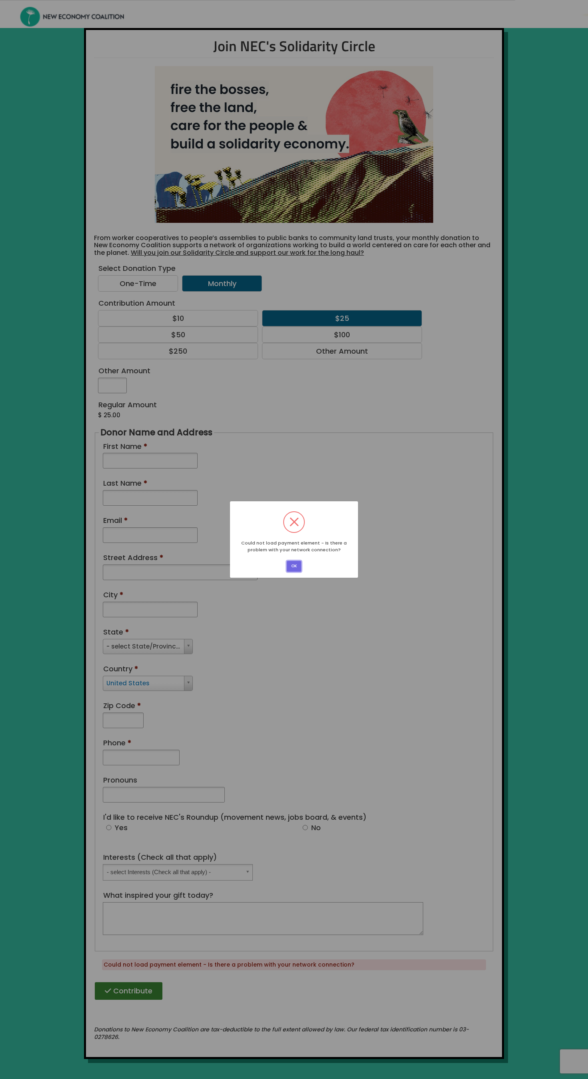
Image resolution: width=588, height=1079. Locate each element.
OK (294, 566)
